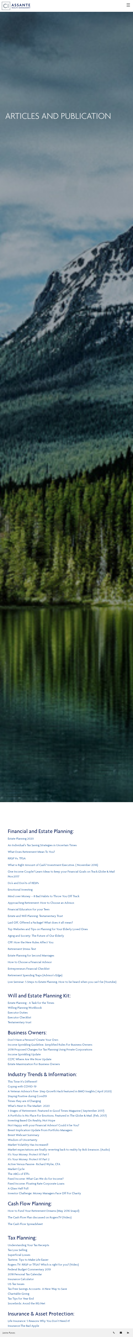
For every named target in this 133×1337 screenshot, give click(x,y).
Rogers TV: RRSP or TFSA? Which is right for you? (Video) (43, 1264)
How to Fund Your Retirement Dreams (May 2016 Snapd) (43, 1211)
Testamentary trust (19, 1022)
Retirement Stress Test (22, 949)
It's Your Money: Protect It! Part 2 (29, 1159)
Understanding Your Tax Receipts (28, 1245)
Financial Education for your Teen (29, 909)
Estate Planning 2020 (21, 838)
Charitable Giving (18, 1294)
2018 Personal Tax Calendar (25, 1274)
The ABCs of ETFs (18, 1174)
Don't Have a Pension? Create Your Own (33, 1040)
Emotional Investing (20, 889)
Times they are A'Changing (24, 1101)
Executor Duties (18, 1012)
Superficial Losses (19, 1255)
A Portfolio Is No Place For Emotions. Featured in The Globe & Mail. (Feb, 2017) (57, 1115)
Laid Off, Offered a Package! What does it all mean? (40, 922)
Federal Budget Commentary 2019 (29, 1269)
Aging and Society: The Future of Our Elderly (36, 936)
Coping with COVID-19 (22, 1086)
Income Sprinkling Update (24, 1054)
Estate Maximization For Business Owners (34, 1064)
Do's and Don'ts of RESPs (23, 883)
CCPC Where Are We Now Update (29, 1059)
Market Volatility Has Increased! (28, 1145)
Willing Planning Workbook (25, 1008)
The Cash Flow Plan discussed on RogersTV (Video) (40, 1217)
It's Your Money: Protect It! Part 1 (28, 1154)
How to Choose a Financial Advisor (30, 962)
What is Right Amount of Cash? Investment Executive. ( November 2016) (53, 865)
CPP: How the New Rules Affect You (30, 942)
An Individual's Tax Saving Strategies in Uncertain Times (42, 845)
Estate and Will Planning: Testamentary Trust (35, 916)
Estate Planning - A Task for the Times (31, 1003)
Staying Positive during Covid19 (27, 1096)
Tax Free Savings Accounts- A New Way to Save (37, 1289)
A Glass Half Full (18, 1188)
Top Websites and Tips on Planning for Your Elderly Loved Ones (48, 929)
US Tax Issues (16, 1284)
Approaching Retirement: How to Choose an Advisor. (41, 903)
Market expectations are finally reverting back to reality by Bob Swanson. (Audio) (59, 1149)
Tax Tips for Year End (21, 1298)
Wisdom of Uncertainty (22, 1140)
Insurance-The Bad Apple (23, 1326)
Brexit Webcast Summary (23, 1135)
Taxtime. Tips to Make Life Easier (28, 1260)
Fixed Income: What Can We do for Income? (36, 1179)
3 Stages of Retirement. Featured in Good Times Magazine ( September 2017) (56, 1111)
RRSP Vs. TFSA (17, 858)
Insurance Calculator (21, 1279)
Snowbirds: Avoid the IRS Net (26, 1303)
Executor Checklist (19, 1017)
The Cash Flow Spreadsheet (25, 1224)
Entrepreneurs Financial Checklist (29, 969)
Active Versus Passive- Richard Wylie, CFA (34, 1164)
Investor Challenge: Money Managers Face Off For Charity (44, 1193)
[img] (66, 401)
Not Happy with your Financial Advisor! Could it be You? (43, 1125)
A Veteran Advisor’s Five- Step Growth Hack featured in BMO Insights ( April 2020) (60, 1091)
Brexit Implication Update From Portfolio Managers (40, 1130)
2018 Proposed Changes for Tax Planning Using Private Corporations (50, 1049)
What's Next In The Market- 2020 (29, 1106)
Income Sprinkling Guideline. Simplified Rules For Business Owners (50, 1044)
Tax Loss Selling (17, 1250)
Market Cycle (16, 1169)
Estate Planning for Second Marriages (31, 955)
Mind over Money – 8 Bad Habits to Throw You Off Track (43, 896)
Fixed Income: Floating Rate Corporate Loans (36, 1183)
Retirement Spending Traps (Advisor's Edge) (35, 975)
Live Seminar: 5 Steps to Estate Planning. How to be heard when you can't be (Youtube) (62, 982)
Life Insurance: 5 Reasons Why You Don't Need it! (39, 1321)
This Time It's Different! (22, 1081)
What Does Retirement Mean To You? (31, 852)
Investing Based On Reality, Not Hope (31, 1120)
